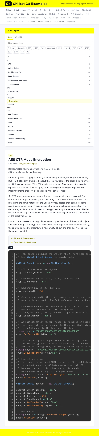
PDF (74, 48)
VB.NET (22, 21)
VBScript (31, 21)
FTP (29, 48)
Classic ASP (86, 10)
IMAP (42, 48)
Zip (28, 52)
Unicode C (76, 18)
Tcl (68, 18)
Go (28, 14)
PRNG (9, 107)
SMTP (16, 52)
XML (22, 52)
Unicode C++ (11, 21)
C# (45, 10)
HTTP (36, 48)
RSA (8, 111)
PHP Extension (77, 14)
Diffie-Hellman (12, 91)
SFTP (87, 48)
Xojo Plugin (71, 21)
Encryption (21, 48)
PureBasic (35, 18)
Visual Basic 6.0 (44, 21)
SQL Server (53, 18)
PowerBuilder (11, 18)
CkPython (75, 10)
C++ (51, 10)
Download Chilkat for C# (25, 242)
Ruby (44, 18)
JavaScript (42, 14)
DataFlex (9, 14)
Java (34, 14)
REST (80, 48)
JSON (60, 48)
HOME (16, 10)
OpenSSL (10, 104)
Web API (18, 37)
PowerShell (23, 18)
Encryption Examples (27, 163)
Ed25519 (10, 98)
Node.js (52, 14)
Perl (87, 14)
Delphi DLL (19, 14)
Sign (9, 52)
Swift (63, 18)
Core (10, 37)
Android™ (26, 10)
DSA (8, 88)
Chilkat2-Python (62, 10)
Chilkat (8, 10)
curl (13, 48)
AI (8, 48)
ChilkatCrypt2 (25, 263)
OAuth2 (67, 48)
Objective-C (63, 14)
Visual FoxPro (58, 21)
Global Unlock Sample (39, 257)
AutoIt (34, 10)
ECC (8, 95)
